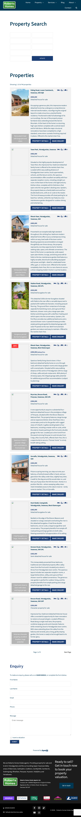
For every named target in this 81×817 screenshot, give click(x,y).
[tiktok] (44, 808)
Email (12, 698)
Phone (12, 707)
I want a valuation (18, 737)
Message (13, 716)
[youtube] (34, 812)
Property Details (40, 141)
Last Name (13, 689)
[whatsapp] (39, 812)
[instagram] (39, 808)
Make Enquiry (58, 141)
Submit (14, 742)
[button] (76, 8)
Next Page (67, 652)
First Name (14, 680)
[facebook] (34, 808)
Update (42, 58)
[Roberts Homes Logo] (9, 2)
